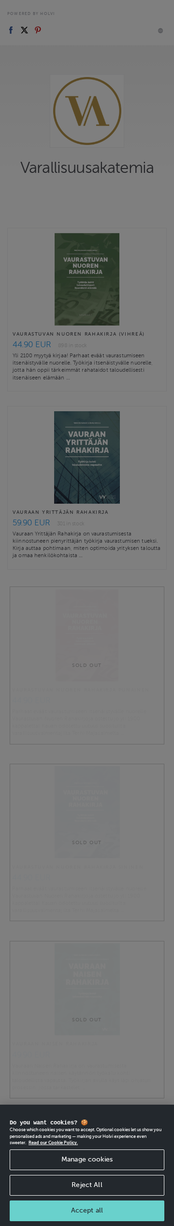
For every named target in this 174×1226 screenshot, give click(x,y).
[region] (87, 1165)
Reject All (87, 1184)
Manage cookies (87, 1159)
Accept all (87, 1210)
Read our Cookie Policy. (53, 1142)
